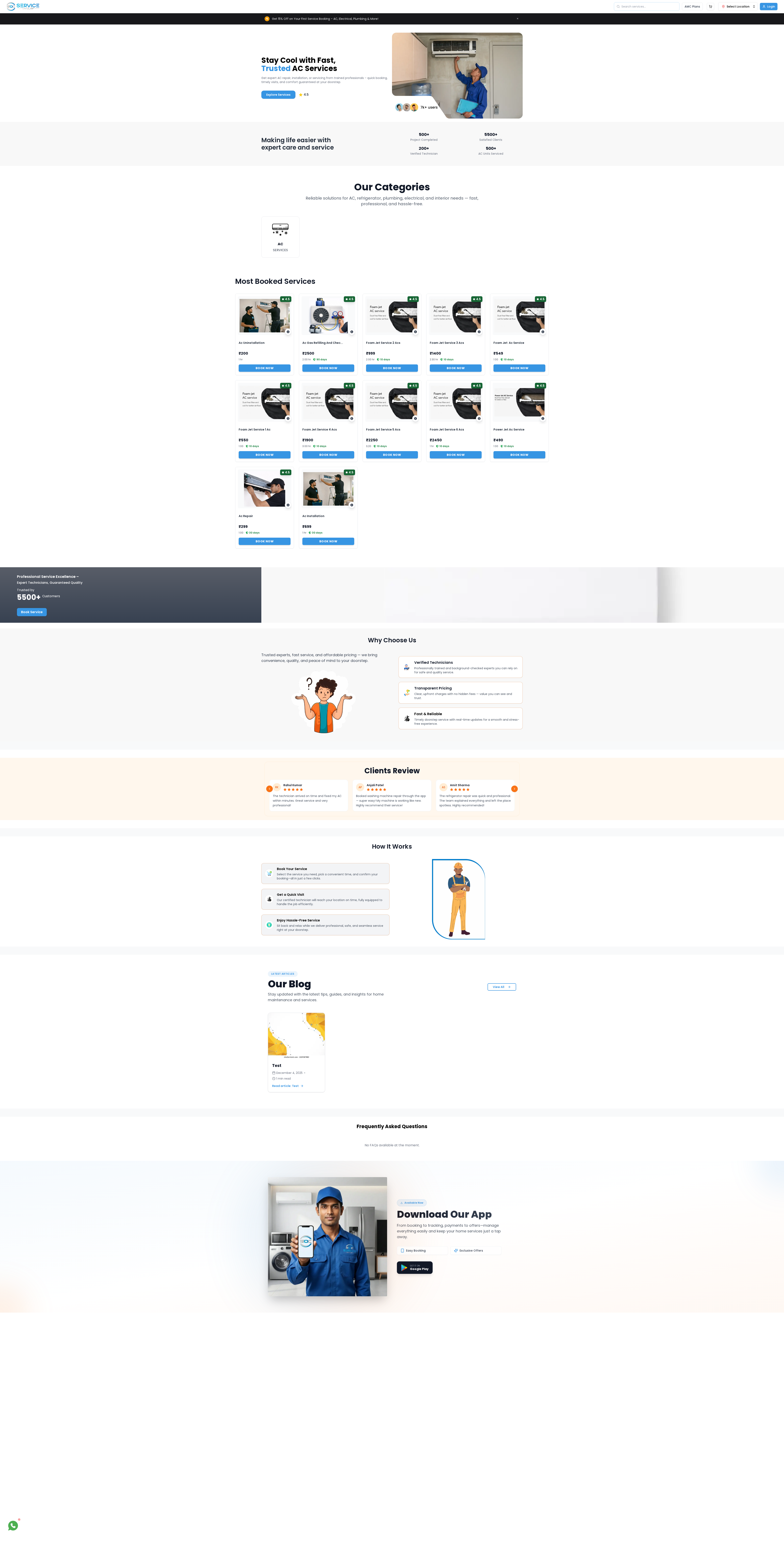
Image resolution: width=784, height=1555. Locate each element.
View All (498, 987)
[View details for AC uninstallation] (288, 332)
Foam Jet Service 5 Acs (383, 429)
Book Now (265, 368)
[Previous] (269, 789)
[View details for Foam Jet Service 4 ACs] (352, 418)
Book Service (32, 612)
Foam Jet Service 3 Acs (447, 343)
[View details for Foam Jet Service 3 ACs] (479, 332)
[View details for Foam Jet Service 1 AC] (288, 418)
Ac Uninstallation (252, 343)
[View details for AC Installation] (352, 505)
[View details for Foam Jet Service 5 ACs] (415, 418)
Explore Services (278, 95)
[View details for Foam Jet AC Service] (543, 332)
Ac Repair (246, 516)
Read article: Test (285, 1086)
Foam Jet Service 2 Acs (383, 343)
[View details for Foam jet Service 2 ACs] (415, 332)
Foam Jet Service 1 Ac (255, 429)
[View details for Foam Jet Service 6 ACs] (479, 418)
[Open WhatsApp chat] (13, 1525)
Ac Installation (313, 516)
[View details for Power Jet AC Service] (543, 418)
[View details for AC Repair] (288, 505)
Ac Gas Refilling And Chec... (322, 343)
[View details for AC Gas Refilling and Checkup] (352, 332)
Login (771, 6)
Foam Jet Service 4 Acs (319, 429)
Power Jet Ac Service (509, 429)
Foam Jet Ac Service (508, 343)
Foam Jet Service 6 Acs (447, 429)
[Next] (514, 789)
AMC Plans (692, 6)
